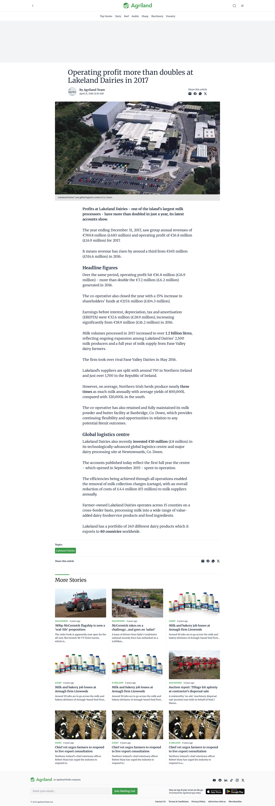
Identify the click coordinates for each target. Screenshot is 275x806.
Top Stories (106, 16)
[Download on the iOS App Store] (214, 791)
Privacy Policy (198, 801)
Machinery (157, 16)
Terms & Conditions (179, 801)
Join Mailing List (124, 791)
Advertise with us (217, 801)
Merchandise (235, 801)
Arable (135, 16)
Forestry (170, 16)
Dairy (118, 16)
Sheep (145, 16)
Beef (126, 16)
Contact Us (160, 801)
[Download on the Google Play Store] (235, 791)
